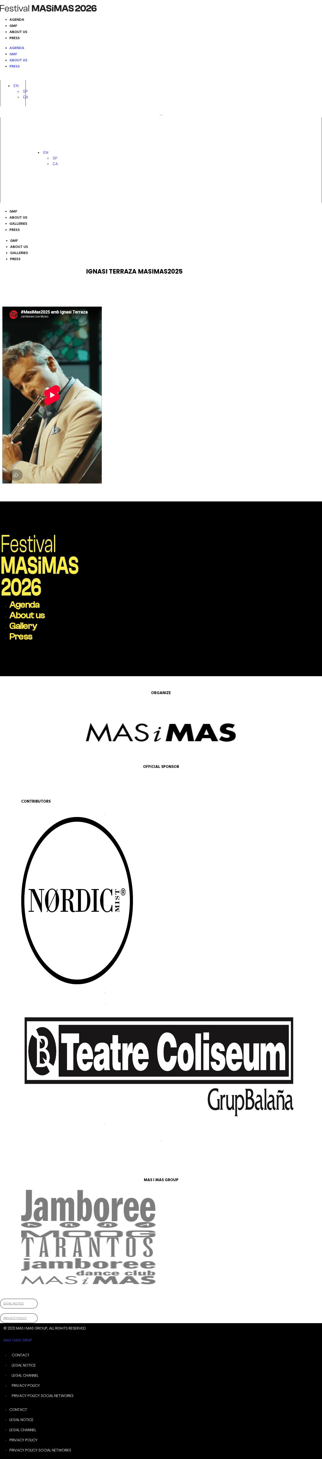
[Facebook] (24, 76)
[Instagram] (8, 76)
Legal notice (24, 1365)
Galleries (18, 224)
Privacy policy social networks (43, 1395)
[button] (16, 85)
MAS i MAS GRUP (18, 1340)
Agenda (16, 20)
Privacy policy (26, 1385)
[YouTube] (35, 76)
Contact (20, 1355)
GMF (13, 26)
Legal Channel (25, 1375)
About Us (18, 218)
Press (14, 38)
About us (18, 32)
